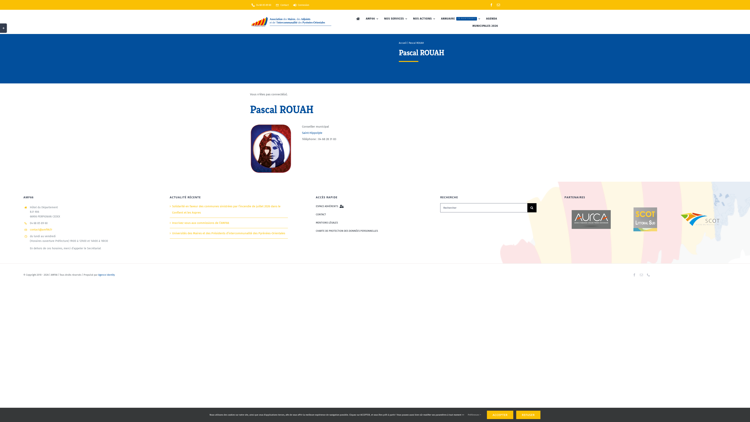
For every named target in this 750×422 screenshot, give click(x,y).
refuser (528, 415)
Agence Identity (106, 275)
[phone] (648, 274)
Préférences (474, 415)
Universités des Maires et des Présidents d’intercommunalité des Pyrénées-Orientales (228, 233)
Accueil (403, 43)
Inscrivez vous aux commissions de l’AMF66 (200, 223)
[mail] (498, 4)
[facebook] (491, 4)
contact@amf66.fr (41, 229)
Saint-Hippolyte (312, 133)
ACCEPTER (500, 415)
